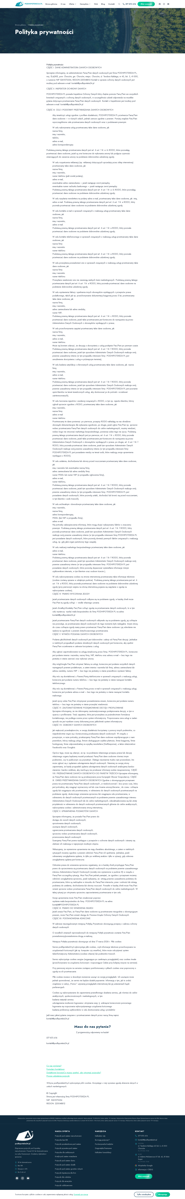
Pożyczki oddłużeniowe (63, 1185)
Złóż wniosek (146, 4)
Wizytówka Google (145, 1165)
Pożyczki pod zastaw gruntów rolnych (69, 1169)
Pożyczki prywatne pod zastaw (66, 1148)
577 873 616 (130, 4)
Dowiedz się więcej (81, 1194)
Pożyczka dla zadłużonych (64, 1152)
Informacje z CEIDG (145, 1169)
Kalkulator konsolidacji (103, 1152)
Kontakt (111, 4)
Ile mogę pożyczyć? (102, 1140)
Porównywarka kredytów (104, 1144)
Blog (103, 4)
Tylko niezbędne (144, 1194)
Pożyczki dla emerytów (63, 1181)
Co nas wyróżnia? (54, 1065)
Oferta (71, 4)
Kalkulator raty (100, 1136)
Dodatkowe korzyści (55, 1072)
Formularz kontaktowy (55, 1069)
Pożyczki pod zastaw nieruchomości (68, 1136)
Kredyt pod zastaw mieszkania (66, 1156)
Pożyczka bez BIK (61, 1140)
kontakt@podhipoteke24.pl (147, 1140)
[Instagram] (164, 4)
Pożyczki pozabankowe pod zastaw (68, 1144)
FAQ (96, 4)
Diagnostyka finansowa (103, 1148)
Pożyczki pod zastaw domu (65, 1160)
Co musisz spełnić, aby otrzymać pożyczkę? (82, 1072)
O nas (63, 4)
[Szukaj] (119, 4)
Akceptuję (162, 1194)
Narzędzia (84, 4)
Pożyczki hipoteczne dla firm (65, 1173)
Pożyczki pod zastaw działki (65, 1164)
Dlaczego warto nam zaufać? (58, 1062)
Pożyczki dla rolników (63, 1177)
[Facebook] (159, 4)
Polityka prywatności (54, 1079)
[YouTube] (168, 4)
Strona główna (51, 4)
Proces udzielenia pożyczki (58, 1076)
